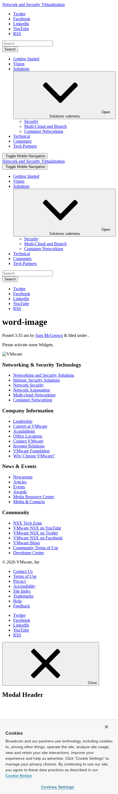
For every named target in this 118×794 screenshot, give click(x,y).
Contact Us (23, 571)
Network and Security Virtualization (33, 4)
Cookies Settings (57, 787)
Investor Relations (28, 446)
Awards (20, 491)
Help (17, 601)
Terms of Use (24, 576)
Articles (20, 482)
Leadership (22, 421)
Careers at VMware (30, 426)
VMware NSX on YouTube (37, 528)
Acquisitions (24, 431)
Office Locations (27, 436)
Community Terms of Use (35, 547)
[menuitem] (31, 121)
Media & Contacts (29, 501)
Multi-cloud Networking (34, 395)
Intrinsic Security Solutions (36, 380)
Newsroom (22, 477)
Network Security (28, 385)
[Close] (106, 726)
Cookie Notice (18, 775)
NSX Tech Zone (27, 523)
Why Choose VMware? (34, 456)
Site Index (22, 591)
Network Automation (31, 390)
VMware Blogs (26, 542)
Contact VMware (28, 441)
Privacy (19, 581)
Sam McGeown (49, 335)
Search (10, 49)
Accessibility (24, 586)
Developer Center (28, 552)
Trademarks (23, 596)
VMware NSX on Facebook (38, 538)
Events (19, 487)
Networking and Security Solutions (43, 375)
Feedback (21, 606)
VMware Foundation (31, 451)
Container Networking (32, 400)
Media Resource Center (33, 496)
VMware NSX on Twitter (35, 533)
